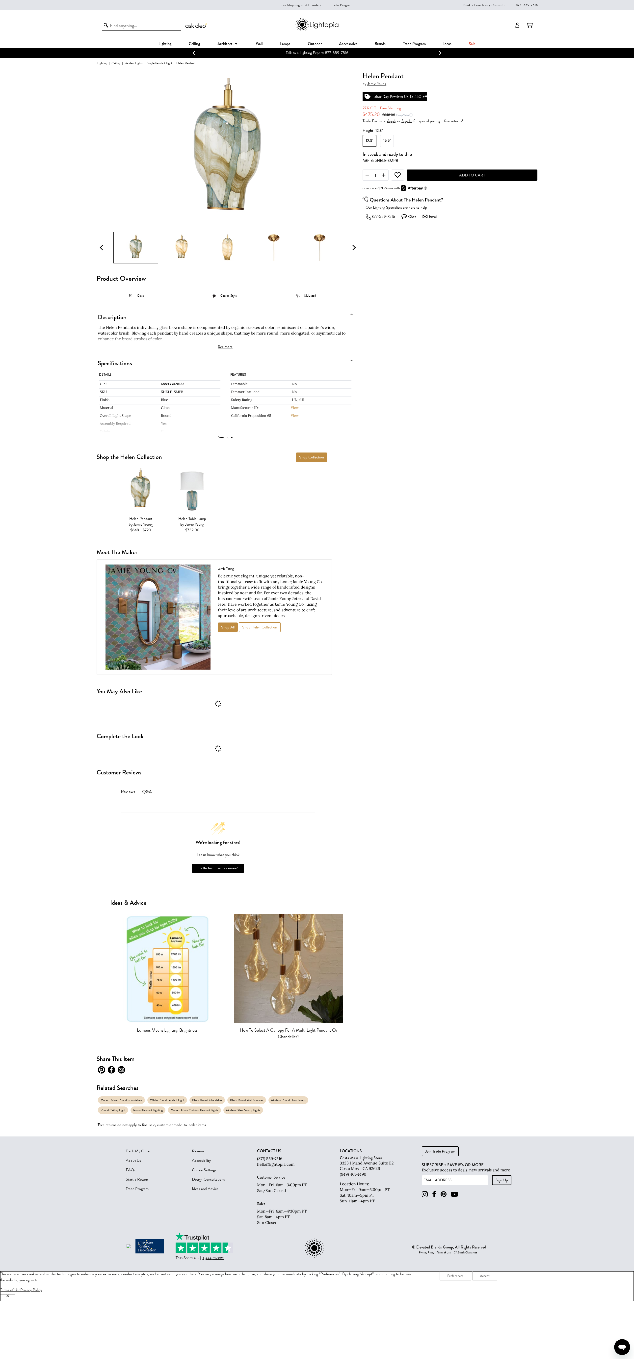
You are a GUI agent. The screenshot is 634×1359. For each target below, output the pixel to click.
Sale (472, 44)
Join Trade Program (440, 1151)
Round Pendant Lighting (148, 1110)
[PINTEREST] (444, 1194)
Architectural (227, 44)
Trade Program (341, 4)
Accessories (348, 44)
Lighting (164, 44)
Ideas (447, 44)
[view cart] (530, 25)
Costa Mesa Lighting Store (361, 1158)
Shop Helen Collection (259, 627)
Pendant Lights (134, 63)
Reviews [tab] (128, 792)
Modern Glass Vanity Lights (243, 1110)
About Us (133, 1160)
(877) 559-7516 (526, 4)
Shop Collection (311, 457)
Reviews (198, 1151)
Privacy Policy (426, 1253)
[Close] (7, 1295)
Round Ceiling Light (113, 1110)
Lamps (285, 44)
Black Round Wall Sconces (246, 1100)
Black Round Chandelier (207, 1100)
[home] (317, 30)
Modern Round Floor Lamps (288, 1100)
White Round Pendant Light (167, 1100)
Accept (485, 1275)
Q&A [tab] (147, 792)
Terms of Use (444, 1253)
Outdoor (315, 44)
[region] (317, 1286)
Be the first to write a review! (218, 868)
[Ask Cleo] (196, 25)
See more (225, 347)
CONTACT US (269, 1151)
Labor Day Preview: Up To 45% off (338, 53)
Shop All (228, 627)
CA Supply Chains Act (465, 1253)
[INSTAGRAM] (425, 1194)
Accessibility (201, 1160)
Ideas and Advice (205, 1189)
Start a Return (137, 1179)
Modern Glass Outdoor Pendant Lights (194, 1110)
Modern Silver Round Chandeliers (121, 1100)
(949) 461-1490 (353, 1174)
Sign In (406, 121)
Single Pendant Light (159, 63)
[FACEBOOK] (434, 1194)
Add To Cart (472, 175)
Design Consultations (208, 1179)
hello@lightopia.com (275, 1164)
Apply (391, 121)
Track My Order (138, 1151)
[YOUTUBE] (454, 1194)
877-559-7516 (383, 217)
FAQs (130, 1170)
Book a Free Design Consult (484, 4)
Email (433, 217)
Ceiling (194, 44)
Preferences (455, 1275)
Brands (380, 44)
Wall (259, 44)
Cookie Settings (204, 1170)
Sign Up (502, 1180)
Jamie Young (376, 84)
